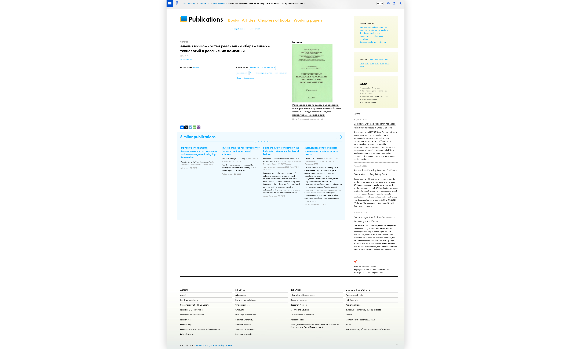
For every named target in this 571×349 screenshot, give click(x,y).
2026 (381, 59)
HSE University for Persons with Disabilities (200, 329)
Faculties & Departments (191, 309)
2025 (385, 59)
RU (378, 3)
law (378, 33)
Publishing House (353, 304)
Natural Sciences (369, 99)
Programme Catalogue (246, 299)
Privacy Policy (218, 345)
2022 (372, 63)
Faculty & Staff (187, 319)
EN (382, 3)
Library (349, 314)
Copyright (207, 345)
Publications (205, 19)
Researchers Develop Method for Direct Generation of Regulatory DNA (375, 172)
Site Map (229, 345)
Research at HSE (256, 29)
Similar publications (197, 136)
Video (348, 324)
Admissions (240, 295)
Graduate (239, 309)
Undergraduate (242, 304)
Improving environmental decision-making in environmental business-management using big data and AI (199, 152)
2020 (382, 63)
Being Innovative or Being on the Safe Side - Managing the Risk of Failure (281, 151)
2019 (387, 63)
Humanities (367, 93)
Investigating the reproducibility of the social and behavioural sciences (240, 151)
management (365, 35)
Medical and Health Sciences (375, 96)
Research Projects (299, 304)
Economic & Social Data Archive (360, 319)
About (184, 289)
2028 (370, 59)
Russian (196, 67)
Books (233, 20)
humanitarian (383, 30)
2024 (362, 63)
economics (382, 27)
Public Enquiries (187, 334)
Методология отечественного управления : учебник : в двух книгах (321, 151)
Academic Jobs (297, 319)
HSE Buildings (186, 324)
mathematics (377, 35)
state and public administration (373, 42)
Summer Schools (243, 324)
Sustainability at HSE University (194, 304)
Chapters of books (274, 20)
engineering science (368, 30)
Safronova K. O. (186, 59)
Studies (240, 289)
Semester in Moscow (245, 329)
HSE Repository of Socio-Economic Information (368, 329)
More (362, 66)
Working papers (308, 20)
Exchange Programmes (245, 314)
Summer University (244, 319)
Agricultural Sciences (371, 87)
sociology (364, 38)
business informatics (368, 27)
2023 (367, 63)
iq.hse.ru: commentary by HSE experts (363, 309)
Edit (396, 345)
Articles (248, 20)
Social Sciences (369, 102)
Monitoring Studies (300, 309)
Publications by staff (355, 295)
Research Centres (299, 299)
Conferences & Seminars (302, 314)
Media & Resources (358, 289)
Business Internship (244, 334)
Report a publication (237, 29)
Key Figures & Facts (189, 299)
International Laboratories (303, 295)
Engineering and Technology (374, 90)
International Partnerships (192, 314)
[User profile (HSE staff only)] (394, 3)
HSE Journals (351, 299)
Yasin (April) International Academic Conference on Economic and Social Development (315, 326)
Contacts (198, 345)
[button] (255, 141)
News (357, 114)
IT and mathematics (368, 33)
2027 (376, 59)
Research (297, 289)
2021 (377, 63)
